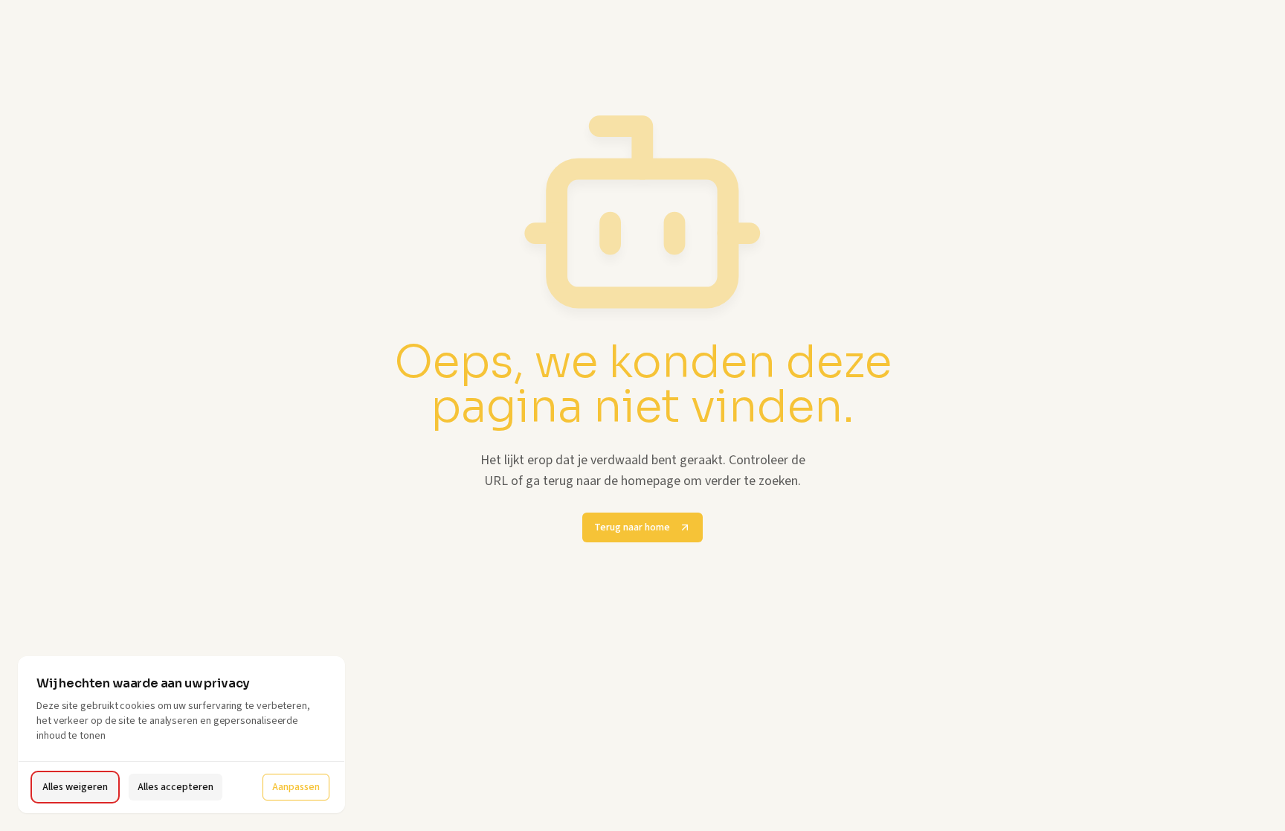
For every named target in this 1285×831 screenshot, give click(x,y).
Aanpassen (296, 787)
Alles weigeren (75, 787)
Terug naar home (632, 527)
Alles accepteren (175, 787)
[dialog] (181, 734)
